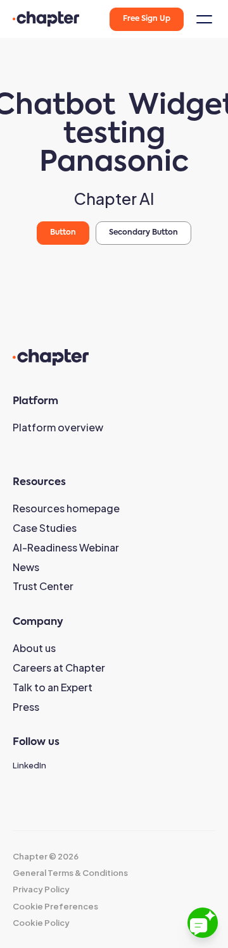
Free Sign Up (146, 19)
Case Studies (45, 527)
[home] (46, 18)
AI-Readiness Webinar (66, 547)
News (26, 567)
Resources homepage (66, 508)
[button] (203, 19)
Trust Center (43, 586)
